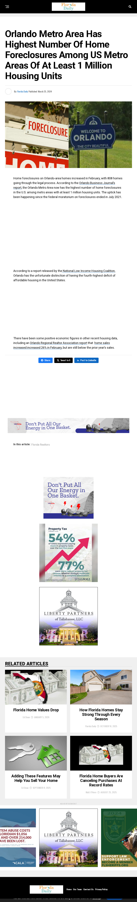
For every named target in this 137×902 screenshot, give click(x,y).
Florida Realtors (40, 444)
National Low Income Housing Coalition (88, 271)
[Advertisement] (68, 232)
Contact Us (88, 889)
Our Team (77, 889)
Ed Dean (26, 717)
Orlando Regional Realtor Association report (58, 343)
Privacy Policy (101, 889)
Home (69, 889)
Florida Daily (22, 91)
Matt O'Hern (91, 792)
